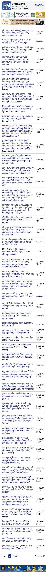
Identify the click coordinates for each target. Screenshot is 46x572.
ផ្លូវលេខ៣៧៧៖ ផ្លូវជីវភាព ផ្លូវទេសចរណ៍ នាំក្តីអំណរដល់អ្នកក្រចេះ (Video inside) (17, 547)
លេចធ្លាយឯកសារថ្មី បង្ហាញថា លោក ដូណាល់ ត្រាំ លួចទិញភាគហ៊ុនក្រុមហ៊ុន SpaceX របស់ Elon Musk (17, 296)
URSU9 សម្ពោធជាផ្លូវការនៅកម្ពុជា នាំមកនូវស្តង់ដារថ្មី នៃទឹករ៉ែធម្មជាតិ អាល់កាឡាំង (16, 41)
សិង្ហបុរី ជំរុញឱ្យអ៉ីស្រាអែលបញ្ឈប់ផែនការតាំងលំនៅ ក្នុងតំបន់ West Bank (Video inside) (17, 220)
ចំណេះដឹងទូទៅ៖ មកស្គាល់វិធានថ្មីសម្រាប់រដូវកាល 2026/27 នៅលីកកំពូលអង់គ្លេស (17, 539)
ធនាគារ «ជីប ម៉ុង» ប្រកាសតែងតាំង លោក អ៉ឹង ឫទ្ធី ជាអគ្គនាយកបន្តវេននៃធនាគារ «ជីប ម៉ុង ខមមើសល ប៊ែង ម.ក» (17, 242)
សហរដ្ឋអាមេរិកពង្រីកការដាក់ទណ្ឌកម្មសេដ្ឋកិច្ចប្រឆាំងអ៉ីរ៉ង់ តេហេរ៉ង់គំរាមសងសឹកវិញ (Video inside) (17, 357)
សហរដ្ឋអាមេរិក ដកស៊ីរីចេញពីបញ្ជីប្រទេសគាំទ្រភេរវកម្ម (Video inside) (17, 338)
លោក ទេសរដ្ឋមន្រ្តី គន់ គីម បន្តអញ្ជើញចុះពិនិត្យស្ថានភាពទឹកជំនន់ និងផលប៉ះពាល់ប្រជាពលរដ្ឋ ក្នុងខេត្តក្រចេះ (18, 490)
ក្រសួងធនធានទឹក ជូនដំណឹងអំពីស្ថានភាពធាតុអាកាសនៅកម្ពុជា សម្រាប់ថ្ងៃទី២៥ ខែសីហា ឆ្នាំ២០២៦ (17, 396)
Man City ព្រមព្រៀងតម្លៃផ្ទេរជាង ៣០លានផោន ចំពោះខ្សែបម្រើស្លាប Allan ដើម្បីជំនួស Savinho (16, 252)
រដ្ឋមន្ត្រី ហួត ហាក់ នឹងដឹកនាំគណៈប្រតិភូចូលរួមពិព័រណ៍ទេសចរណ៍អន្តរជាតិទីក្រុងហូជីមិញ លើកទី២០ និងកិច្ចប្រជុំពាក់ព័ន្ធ (17, 33)
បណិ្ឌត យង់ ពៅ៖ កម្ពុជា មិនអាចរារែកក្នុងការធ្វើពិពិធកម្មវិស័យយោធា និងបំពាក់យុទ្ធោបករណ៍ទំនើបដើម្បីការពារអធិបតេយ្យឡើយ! (17, 50)
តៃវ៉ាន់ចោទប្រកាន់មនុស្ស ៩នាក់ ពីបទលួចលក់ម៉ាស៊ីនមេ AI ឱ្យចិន (17, 324)
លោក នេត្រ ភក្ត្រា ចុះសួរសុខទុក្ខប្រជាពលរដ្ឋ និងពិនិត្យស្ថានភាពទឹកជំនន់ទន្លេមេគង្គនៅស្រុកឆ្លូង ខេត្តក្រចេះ (17, 531)
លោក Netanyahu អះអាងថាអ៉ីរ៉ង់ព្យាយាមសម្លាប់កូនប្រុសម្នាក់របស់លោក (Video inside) (16, 347)
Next (15, 556)
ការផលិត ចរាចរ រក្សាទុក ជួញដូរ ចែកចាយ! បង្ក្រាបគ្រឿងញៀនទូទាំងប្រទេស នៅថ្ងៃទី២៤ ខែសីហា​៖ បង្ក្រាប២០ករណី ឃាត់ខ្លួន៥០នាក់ (18, 480)
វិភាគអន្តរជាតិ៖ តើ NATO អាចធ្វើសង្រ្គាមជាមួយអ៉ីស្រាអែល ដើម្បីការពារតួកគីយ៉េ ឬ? (17, 522)
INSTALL (39, 5)
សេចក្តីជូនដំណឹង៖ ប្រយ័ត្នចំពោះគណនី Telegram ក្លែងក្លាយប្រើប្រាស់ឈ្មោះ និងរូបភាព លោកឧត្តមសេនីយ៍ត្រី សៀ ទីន (17, 441)
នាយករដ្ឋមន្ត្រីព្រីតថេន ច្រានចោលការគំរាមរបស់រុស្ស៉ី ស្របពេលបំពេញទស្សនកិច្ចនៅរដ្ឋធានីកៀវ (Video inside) (16, 460)
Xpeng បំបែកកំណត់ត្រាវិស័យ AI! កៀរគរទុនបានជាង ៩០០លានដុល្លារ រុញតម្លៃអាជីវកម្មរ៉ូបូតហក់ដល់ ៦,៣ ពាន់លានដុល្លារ (17, 109)
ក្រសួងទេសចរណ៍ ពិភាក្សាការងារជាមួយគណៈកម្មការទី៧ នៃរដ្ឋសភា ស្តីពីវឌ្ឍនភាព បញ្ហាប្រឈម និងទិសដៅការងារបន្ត (18, 274)
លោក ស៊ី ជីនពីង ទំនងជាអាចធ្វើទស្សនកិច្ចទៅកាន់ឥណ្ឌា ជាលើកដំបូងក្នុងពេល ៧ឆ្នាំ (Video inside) (17, 306)
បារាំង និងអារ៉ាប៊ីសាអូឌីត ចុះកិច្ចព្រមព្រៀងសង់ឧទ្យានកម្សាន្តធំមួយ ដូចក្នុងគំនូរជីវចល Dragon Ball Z (17, 119)
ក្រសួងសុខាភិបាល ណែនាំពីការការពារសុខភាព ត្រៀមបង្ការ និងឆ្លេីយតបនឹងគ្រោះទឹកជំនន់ (17, 331)
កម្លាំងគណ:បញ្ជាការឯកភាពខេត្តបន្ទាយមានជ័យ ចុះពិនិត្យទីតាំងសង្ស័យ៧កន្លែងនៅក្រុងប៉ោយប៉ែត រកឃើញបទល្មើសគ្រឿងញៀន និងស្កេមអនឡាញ (18, 386)
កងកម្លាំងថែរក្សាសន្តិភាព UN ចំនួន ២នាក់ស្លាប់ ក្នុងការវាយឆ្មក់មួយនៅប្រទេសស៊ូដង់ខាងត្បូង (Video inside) (18, 450)
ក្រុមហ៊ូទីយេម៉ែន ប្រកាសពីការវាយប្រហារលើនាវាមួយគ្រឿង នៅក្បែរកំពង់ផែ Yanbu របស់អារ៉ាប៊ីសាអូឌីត (18, 431)
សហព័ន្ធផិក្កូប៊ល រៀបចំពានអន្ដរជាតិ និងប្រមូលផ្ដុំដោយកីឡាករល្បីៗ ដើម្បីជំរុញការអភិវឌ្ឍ (17, 365)
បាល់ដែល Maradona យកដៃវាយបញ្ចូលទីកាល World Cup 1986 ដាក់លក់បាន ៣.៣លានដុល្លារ (17, 316)
